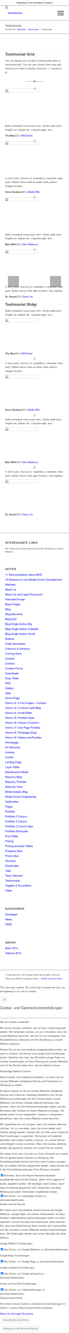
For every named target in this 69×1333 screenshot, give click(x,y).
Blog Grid (10, 619)
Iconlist (9, 757)
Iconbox (10, 752)
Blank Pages (12, 604)
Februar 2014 (13, 953)
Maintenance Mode (16, 772)
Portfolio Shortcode (16, 831)
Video (8, 890)
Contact (10, 658)
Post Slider (11, 836)
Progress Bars (14, 851)
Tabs (8, 870)
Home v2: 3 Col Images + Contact (25, 703)
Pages (9, 806)
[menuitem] (50, 13)
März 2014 (11, 948)
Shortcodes (12, 866)
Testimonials (13, 25)
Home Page (12, 698)
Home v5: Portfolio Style (19, 717)
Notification (12, 801)
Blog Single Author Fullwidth (21, 629)
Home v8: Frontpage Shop (21, 732)
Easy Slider (12, 678)
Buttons (9, 639)
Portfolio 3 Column (16, 821)
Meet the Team (14, 787)
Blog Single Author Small (20, 634)
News (8, 919)
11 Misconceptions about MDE (23, 574)
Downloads (12, 673)
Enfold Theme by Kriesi (51, 978)
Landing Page (13, 762)
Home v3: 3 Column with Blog (23, 708)
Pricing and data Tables (19, 846)
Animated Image (15, 599)
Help (8, 693)
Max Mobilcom (30, 244)
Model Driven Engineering (20, 796)
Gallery (9, 688)
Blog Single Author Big (18, 624)
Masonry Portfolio (15, 782)
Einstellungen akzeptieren (16, 1319)
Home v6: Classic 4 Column (22, 722)
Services (10, 861)
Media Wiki (34, 192)
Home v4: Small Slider (18, 713)
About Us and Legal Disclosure (23, 594)
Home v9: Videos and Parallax (23, 737)
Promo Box (12, 856)
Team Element (14, 875)
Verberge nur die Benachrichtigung (20, 1328)
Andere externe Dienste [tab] (12, 1204)
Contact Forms (14, 668)
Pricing (9, 841)
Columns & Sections (17, 648)
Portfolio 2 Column (16, 816)
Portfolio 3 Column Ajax (19, 826)
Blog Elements (14, 614)
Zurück (13, 281)
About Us (10, 589)
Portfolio (10, 811)
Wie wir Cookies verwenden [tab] (14, 1022)
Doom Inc (28, 296)
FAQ (8, 683)
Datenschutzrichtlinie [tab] (11, 1298)
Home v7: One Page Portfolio (22, 727)
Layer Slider (12, 767)
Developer (11, 914)
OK (4, 999)
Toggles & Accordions (18, 885)
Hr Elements (12, 747)
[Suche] (50, 13)
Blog (7, 609)
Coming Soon (13, 653)
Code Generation (15, 643)
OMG (8, 924)
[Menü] (59, 13)
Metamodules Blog (16, 792)
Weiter (55, 281)
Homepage (11, 742)
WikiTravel (26, 135)
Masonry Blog (13, 777)
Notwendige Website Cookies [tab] (15, 1071)
